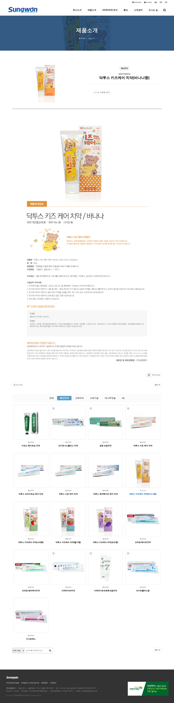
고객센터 (138, 10)
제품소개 (92, 10)
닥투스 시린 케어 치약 (68, 494)
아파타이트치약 (68, 590)
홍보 (126, 10)
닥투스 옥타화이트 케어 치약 (105, 494)
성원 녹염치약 (105, 446)
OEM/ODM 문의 (110, 10)
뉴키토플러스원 (143, 590)
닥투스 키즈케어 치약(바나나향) (142, 494)
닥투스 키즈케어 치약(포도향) (105, 542)
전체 (51, 398)
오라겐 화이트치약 (143, 542)
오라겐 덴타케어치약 (31, 590)
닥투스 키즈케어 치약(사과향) (31, 542)
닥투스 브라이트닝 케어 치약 (31, 494)
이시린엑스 (31, 639)
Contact (149, 2)
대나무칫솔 (110, 398)
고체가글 (94, 398)
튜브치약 (64, 398)
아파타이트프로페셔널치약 (105, 590)
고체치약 (79, 398)
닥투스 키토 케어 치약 (142, 446)
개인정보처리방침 (12, 683)
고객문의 (53, 683)
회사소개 (77, 10)
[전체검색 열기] (165, 10)
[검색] (50, 650)
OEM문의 (44, 683)
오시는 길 (153, 10)
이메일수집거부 (30, 683)
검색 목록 (19, 385)
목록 (158, 385)
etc (123, 398)
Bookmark (137, 2)
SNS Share (156, 375)
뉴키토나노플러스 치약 (68, 446)
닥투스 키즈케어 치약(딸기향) (68, 542)
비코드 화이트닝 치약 (31, 446)
